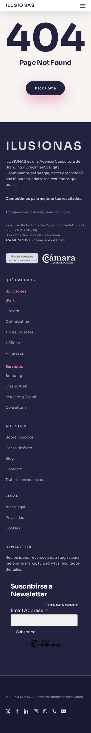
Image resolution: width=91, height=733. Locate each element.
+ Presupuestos (20, 332)
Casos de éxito (19, 448)
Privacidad (15, 517)
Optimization (17, 321)
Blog (10, 458)
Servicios (14, 366)
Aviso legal (15, 507)
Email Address (29, 610)
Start (10, 300)
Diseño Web (17, 386)
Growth (12, 311)
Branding (14, 375)
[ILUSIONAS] (43, 155)
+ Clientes (15, 342)
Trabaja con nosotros (24, 479)
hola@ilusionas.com (49, 240)
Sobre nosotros (20, 437)
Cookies (13, 528)
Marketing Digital (21, 397)
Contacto (14, 469)
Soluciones (16, 291)
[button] (82, 5)
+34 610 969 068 (18, 240)
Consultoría (16, 407)
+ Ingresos (15, 353)
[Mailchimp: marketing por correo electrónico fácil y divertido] (45, 651)
